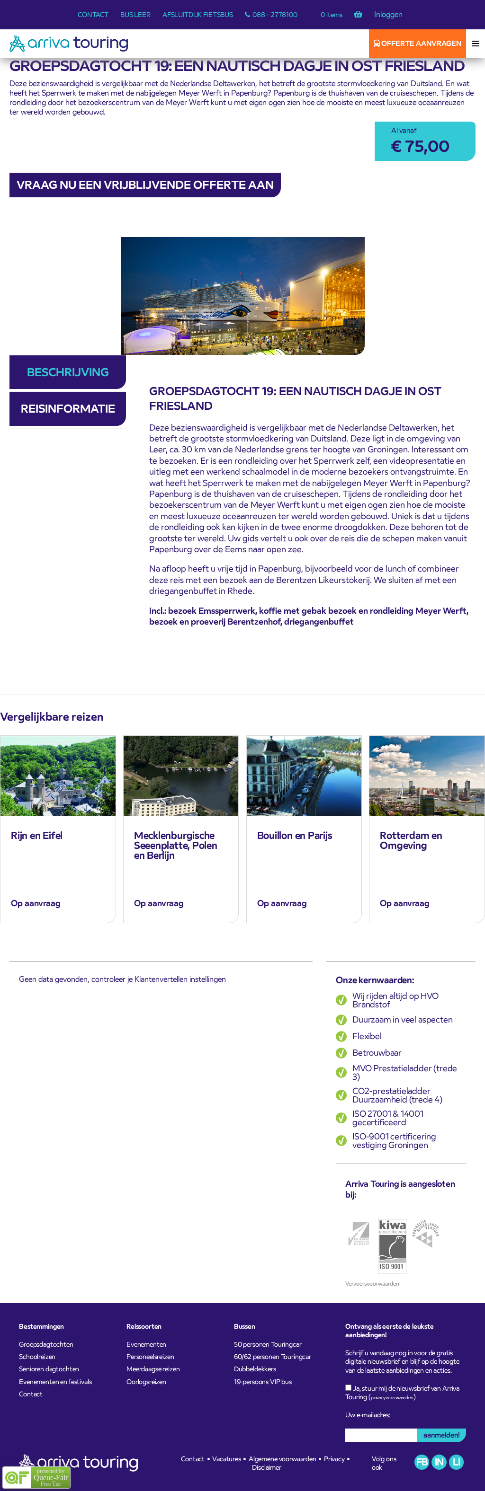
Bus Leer (135, 14)
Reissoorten (144, 1326)
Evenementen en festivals (55, 1381)
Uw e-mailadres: (367, 1415)
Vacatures (226, 1459)
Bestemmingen (41, 1326)
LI (456, 1462)
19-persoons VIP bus (263, 1381)
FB (422, 1462)
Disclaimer (266, 1467)
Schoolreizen (37, 1356)
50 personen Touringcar (268, 1344)
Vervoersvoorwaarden (372, 1284)
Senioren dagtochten (49, 1369)
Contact (93, 14)
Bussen (244, 1326)
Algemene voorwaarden (282, 1459)
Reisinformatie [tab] (68, 408)
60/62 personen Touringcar (272, 1356)
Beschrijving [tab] (68, 372)
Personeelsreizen (150, 1356)
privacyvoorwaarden (392, 1397)
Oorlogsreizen (146, 1381)
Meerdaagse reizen (153, 1369)
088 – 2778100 (274, 14)
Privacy (334, 1459)
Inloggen (388, 14)
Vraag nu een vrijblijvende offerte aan (145, 184)
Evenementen (146, 1344)
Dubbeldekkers (255, 1369)
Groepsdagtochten (46, 1344)
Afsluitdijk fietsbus (197, 14)
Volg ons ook (384, 1463)
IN (439, 1462)
